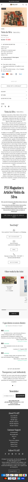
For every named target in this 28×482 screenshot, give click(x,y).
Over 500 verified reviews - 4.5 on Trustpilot (13, 69)
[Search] (23, 4)
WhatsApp (23, 232)
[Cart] (26, 4)
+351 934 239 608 (12, 257)
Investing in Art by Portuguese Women (14, 206)
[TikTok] (22, 453)
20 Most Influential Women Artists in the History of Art (14, 208)
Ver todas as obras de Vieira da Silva (14, 216)
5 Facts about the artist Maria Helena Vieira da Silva (14, 205)
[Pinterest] (12, 453)
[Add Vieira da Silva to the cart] (15, 282)
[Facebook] (5, 453)
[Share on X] (5, 106)
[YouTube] (15, 453)
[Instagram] (8, 453)
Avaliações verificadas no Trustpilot (14, 325)
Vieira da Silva (6, 32)
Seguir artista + (16, 32)
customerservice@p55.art (14, 244)
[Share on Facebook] (1, 106)
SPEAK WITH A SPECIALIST (14, 86)
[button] (12, 385)
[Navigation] (1, 4)
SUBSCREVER (20, 395)
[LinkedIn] (19, 453)
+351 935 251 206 (8, 402)
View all (14, 313)
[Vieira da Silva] (9, 280)
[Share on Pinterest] (8, 106)
